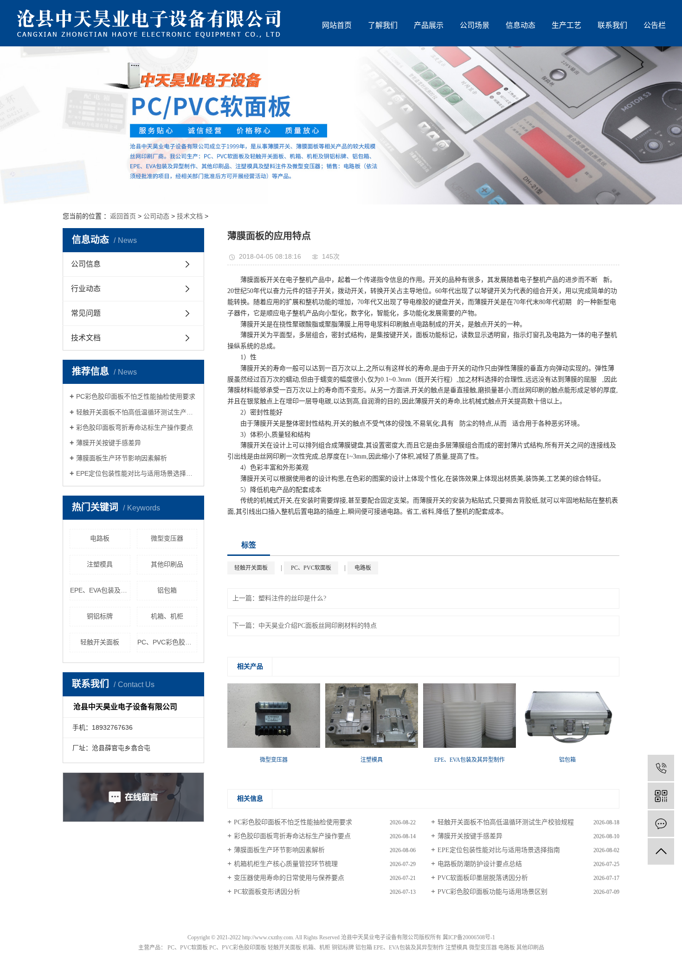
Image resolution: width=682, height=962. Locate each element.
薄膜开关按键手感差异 (108, 442)
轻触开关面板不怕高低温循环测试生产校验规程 (136, 412)
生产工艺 (566, 25)
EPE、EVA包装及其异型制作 (100, 590)
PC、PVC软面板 (311, 568)
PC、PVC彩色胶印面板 (167, 642)
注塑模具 (100, 564)
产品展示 (429, 25)
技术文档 (190, 216)
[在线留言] (661, 823)
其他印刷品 (167, 564)
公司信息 (86, 264)
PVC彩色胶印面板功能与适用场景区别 (492, 891)
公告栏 (654, 25)
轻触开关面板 (99, 642)
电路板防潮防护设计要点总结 (480, 863)
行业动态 (86, 289)
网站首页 (337, 25)
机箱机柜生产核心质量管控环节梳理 (286, 863)
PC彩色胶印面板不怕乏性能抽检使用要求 (135, 396)
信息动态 (520, 25)
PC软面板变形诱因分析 (267, 891)
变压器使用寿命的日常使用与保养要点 (289, 877)
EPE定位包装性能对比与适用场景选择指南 (136, 473)
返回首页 (123, 216)
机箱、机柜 (167, 616)
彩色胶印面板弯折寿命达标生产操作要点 (134, 427)
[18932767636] (661, 768)
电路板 (99, 538)
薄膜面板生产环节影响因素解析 (121, 458)
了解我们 (383, 25)
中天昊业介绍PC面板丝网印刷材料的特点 (317, 625)
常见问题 (86, 313)
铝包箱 (167, 590)
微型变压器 (167, 538)
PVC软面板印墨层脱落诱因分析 (483, 877)
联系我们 (612, 25)
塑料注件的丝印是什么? (292, 598)
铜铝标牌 (100, 616)
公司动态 (156, 216)
